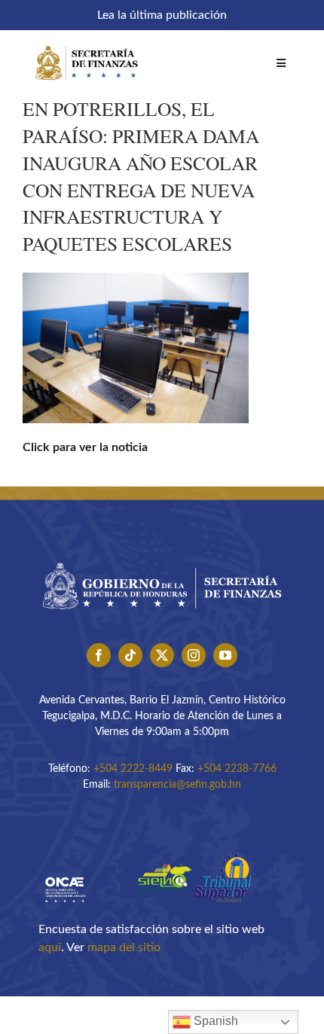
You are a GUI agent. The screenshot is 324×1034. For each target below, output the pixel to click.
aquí (49, 947)
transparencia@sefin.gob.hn (177, 784)
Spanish (214, 1020)
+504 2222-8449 (133, 769)
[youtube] (225, 655)
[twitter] (162, 655)
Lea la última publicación (162, 15)
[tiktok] (130, 655)
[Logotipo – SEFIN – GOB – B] (162, 557)
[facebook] (99, 655)
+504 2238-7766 (237, 769)
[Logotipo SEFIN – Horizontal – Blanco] (86, 44)
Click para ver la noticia (85, 447)
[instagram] (194, 655)
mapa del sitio (123, 947)
